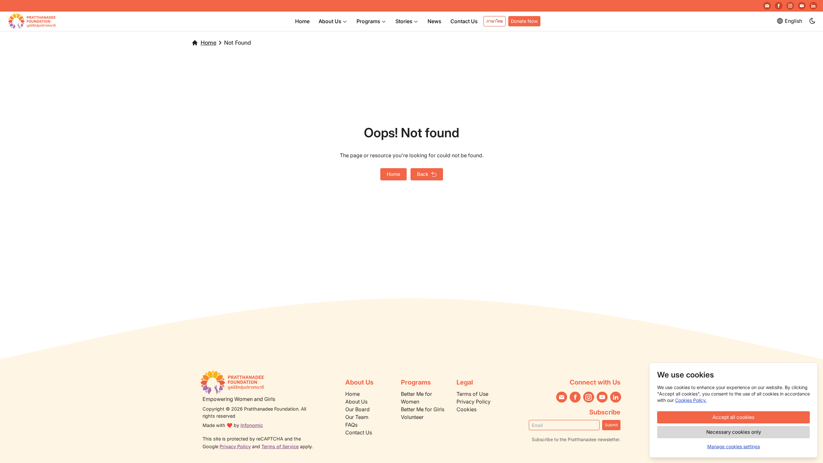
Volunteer (412, 417)
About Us (330, 21)
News (434, 21)
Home (302, 21)
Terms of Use (472, 394)
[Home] (259, 382)
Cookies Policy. (691, 400)
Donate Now (524, 21)
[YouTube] (802, 6)
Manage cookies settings (733, 446)
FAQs (351, 425)
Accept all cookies (733, 417)
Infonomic (251, 425)
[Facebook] (778, 6)
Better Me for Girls (422, 409)
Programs (368, 21)
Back (422, 174)
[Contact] (767, 6)
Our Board (357, 409)
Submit (611, 424)
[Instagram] (790, 6)
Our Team (356, 417)
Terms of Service (280, 446)
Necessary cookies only (733, 432)
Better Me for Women (416, 398)
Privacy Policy (235, 446)
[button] (812, 21)
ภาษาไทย (494, 21)
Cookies (466, 409)
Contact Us (464, 21)
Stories (403, 21)
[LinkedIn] (813, 6)
